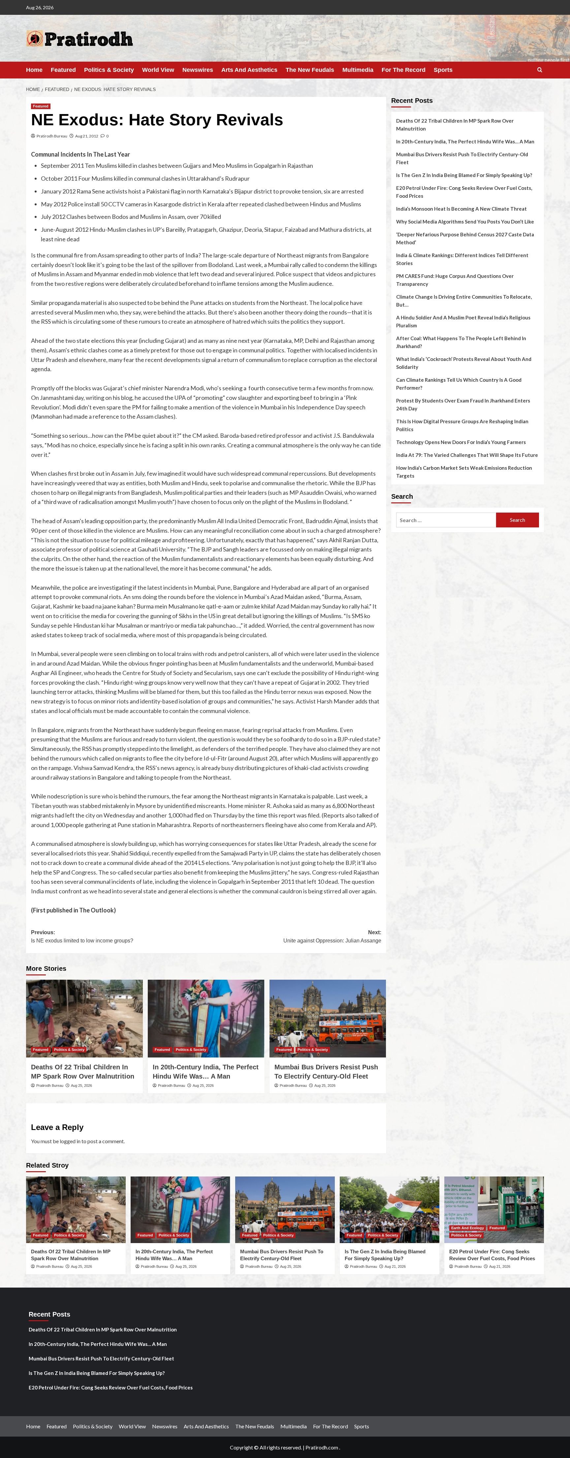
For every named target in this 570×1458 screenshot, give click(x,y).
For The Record (404, 70)
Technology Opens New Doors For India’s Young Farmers (461, 442)
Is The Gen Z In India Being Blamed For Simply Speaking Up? (464, 175)
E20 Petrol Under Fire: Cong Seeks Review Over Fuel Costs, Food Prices (464, 192)
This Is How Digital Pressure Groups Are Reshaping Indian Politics (462, 425)
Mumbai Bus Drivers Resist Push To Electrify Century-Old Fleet (462, 158)
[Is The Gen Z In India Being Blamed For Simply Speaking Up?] (389, 1209)
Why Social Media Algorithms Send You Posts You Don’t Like (465, 221)
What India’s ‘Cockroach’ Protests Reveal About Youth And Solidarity (463, 363)
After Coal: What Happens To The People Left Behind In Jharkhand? (461, 342)
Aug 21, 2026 (395, 1266)
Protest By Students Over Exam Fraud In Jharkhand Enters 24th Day (463, 404)
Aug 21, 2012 (86, 136)
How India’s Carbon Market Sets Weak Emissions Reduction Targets (464, 472)
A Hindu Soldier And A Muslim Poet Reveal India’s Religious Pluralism (463, 321)
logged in (70, 1141)
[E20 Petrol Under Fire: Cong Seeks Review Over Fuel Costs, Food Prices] (494, 1209)
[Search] (540, 70)
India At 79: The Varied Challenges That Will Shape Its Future (467, 455)
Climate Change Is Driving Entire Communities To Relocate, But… (464, 301)
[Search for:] (446, 520)
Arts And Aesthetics (249, 70)
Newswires (197, 70)
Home (34, 70)
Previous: (82, 937)
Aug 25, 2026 (81, 1085)
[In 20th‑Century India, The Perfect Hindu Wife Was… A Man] (206, 1018)
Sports (443, 70)
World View (158, 70)
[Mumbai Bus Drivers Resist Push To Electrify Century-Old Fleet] (327, 1018)
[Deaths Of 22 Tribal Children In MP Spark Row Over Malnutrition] (84, 1018)
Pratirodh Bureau (52, 136)
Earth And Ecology (467, 1228)
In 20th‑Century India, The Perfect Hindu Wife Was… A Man (465, 141)
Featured (63, 70)
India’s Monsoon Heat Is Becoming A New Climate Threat (461, 209)
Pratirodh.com (321, 1447)
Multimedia (357, 70)
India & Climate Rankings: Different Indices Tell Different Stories (462, 259)
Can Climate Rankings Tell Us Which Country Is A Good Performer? (459, 384)
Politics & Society (109, 70)
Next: (332, 937)
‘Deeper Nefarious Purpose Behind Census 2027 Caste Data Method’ (465, 238)
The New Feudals (310, 70)
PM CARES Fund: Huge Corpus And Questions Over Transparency (455, 280)
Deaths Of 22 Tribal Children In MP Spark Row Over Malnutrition (455, 125)
